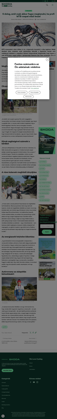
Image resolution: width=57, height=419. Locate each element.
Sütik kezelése (28, 96)
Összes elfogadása (35, 92)
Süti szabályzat (35, 88)
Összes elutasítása (22, 92)
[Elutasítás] (47, 59)
